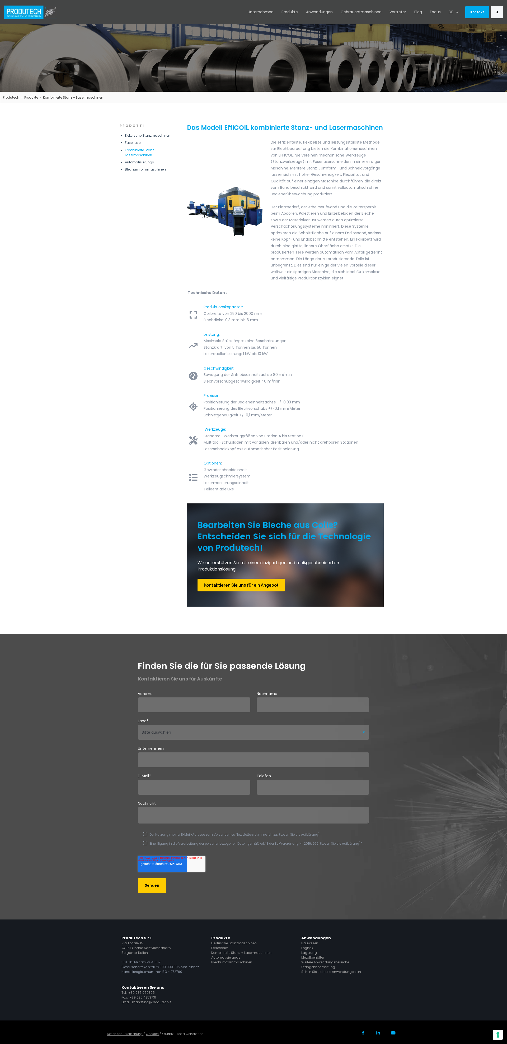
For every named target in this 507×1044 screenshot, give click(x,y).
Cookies (152, 1034)
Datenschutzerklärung (125, 1034)
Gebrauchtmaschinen (361, 12)
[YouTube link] (393, 1033)
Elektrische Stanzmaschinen (234, 943)
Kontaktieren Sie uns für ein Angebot (241, 585)
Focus (435, 12)
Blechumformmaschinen (231, 962)
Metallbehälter (312, 957)
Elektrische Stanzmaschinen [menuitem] (147, 135)
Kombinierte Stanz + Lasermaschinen (73, 97)
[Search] (497, 12)
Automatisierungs (225, 957)
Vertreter (397, 12)
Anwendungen (319, 12)
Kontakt (477, 12)
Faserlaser (219, 948)
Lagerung (309, 952)
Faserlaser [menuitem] (133, 142)
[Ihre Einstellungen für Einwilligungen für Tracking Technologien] (498, 1035)
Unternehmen (261, 12)
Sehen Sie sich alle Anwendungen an (331, 971)
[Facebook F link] (363, 1033)
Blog (418, 12)
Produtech (11, 97)
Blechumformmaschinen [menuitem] (145, 169)
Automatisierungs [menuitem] (139, 162)
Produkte (289, 12)
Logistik (307, 948)
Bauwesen (309, 943)
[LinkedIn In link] (378, 1033)
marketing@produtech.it (151, 1002)
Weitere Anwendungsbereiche (325, 962)
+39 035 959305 (141, 992)
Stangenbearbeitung (318, 967)
